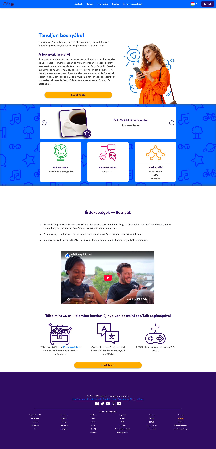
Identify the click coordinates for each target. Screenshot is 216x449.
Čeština (181, 422)
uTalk (91, 396)
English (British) (35, 415)
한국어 (93, 429)
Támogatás (102, 4)
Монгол (93, 432)
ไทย (35, 429)
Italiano (151, 415)
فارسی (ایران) (152, 425)
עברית (93, 422)
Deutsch (93, 415)
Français (64, 415)
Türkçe (64, 422)
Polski (93, 425)
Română (123, 425)
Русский (181, 415)
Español (123, 415)
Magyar (181, 418)
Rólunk (90, 4)
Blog (132, 399)
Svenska (64, 418)
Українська (152, 429)
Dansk (122, 418)
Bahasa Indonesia (180, 425)
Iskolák (115, 4)
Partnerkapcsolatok (132, 4)
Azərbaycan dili (122, 432)
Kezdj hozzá (78, 95)
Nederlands (35, 418)
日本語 (151, 422)
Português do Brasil (122, 429)
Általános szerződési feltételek (87, 399)
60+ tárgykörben (71, 347)
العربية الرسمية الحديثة (181, 429)
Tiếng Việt (64, 429)
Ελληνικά (35, 422)
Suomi (151, 418)
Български (64, 425)
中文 (122, 422)
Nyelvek (78, 4)
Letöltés (139, 399)
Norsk (93, 418)
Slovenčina (35, 425)
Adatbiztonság (109, 399)
